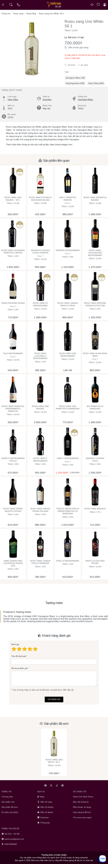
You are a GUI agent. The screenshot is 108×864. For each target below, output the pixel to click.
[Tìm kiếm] (11, 4)
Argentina (47, 99)
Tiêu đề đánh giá (18, 656)
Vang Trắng (13, 99)
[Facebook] (45, 785)
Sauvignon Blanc (85, 99)
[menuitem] (75, 78)
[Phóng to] (32, 48)
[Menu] (3, 4)
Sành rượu (35, 860)
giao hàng (83, 47)
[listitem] (32, 48)
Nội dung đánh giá (19, 668)
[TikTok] (57, 785)
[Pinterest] (63, 785)
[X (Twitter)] (51, 785)
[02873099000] (18, 4)
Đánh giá (15, 644)
